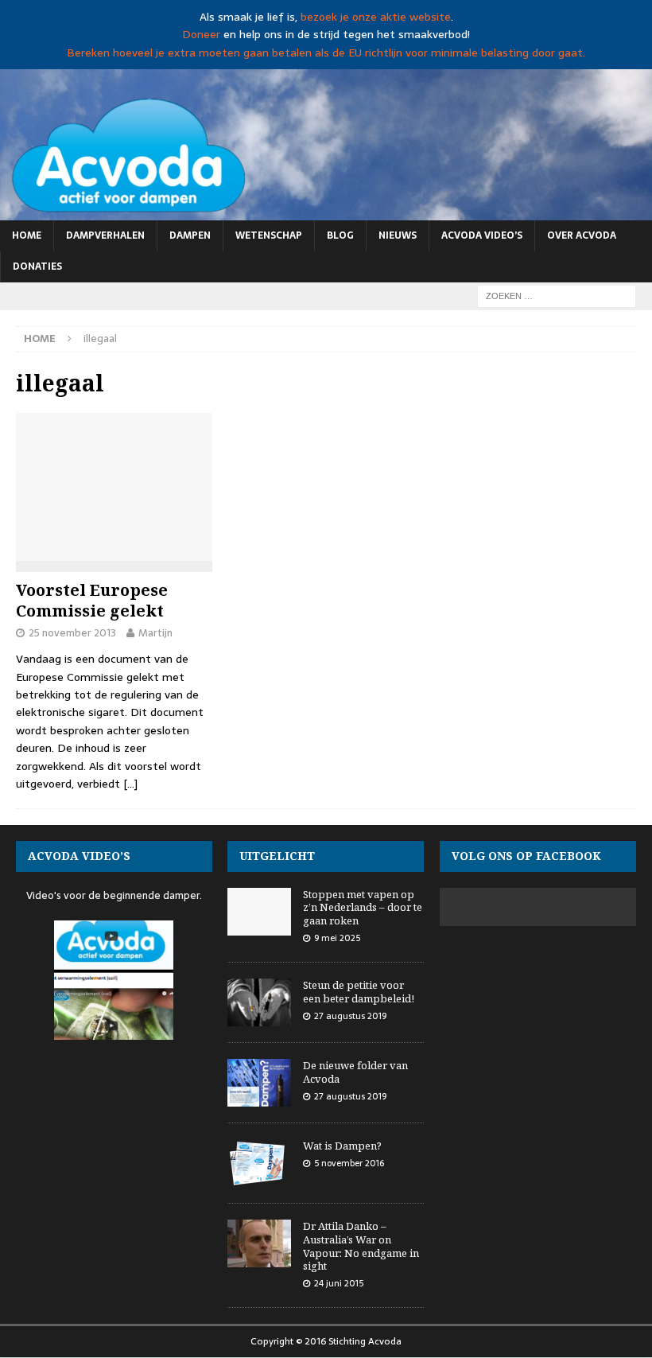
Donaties (37, 266)
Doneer (201, 34)
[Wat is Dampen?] (259, 1163)
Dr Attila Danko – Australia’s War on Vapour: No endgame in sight (361, 1246)
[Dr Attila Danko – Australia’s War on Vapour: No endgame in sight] (259, 1243)
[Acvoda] (326, 211)
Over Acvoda (581, 235)
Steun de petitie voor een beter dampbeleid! (358, 992)
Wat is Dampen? (342, 1145)
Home (26, 235)
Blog (340, 235)
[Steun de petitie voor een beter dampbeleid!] (259, 1002)
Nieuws (397, 235)
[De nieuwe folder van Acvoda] (259, 1083)
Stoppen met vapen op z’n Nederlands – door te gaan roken (362, 907)
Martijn (155, 633)
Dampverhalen (105, 235)
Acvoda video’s (481, 235)
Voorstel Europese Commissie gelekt (92, 600)
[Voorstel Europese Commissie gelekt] (114, 492)
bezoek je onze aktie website (376, 16)
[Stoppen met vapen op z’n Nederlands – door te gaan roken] (259, 912)
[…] (130, 783)
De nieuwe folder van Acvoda (355, 1072)
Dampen (190, 235)
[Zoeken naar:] (556, 295)
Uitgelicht (277, 855)
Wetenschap (268, 235)
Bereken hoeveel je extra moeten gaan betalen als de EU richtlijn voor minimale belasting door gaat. (326, 52)
